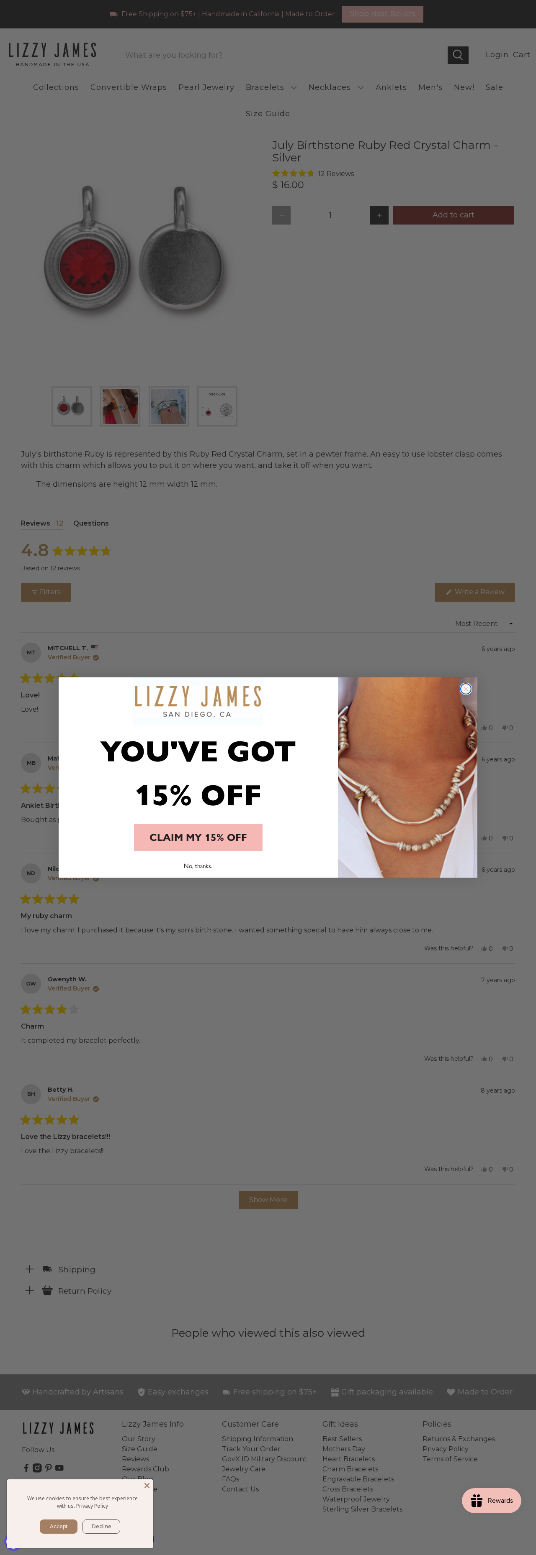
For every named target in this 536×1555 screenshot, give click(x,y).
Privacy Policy (92, 1505)
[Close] (147, 1485)
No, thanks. (198, 866)
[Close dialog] (466, 689)
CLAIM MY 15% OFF (198, 837)
